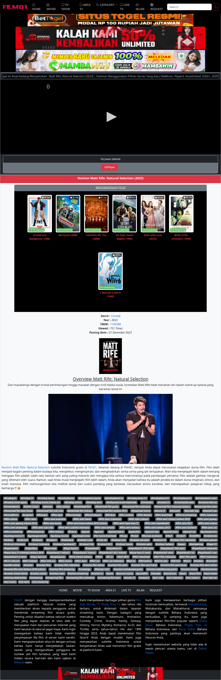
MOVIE (77, 590)
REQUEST (156, 590)
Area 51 (115, 604)
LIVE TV (126, 590)
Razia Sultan (187, 629)
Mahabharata (197, 604)
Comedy (116, 316)
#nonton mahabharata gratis (162, 569)
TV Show (102, 604)
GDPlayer (109, 167)
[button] (107, 4)
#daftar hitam (31, 506)
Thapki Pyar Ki (195, 625)
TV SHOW (94, 590)
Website (19, 662)
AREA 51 (110, 590)
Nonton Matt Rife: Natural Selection (26, 467)
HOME (63, 590)
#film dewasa (144, 515)
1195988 (115, 324)
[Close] (112, 28)
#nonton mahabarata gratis (128, 569)
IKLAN (140, 590)
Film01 (92, 467)
